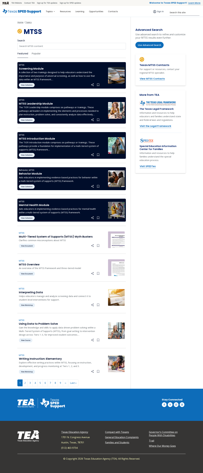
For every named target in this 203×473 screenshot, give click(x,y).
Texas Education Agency (74, 432)
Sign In (160, 11)
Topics (49, 11)
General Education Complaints (122, 437)
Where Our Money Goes (162, 446)
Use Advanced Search (149, 44)
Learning (79, 11)
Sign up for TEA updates (47, 3)
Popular (36, 53)
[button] (92, 85)
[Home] (21, 11)
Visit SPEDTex (148, 166)
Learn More (194, 2)
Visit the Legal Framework (155, 126)
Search (21, 40)
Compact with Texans (117, 432)
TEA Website (16, 3)
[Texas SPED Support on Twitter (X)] (170, 404)
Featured (22, 53)
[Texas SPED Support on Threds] (182, 404)
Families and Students (117, 442)
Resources (65, 11)
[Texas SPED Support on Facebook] (164, 404)
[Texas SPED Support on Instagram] (176, 404)
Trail (151, 440)
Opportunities (96, 11)
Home (20, 22)
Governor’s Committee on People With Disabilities (163, 433)
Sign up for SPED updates (70, 3)
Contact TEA (29, 3)
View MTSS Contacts (152, 78)
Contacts (113, 11)
